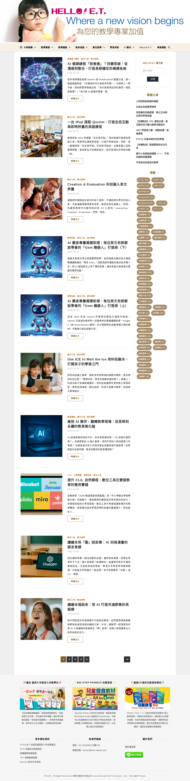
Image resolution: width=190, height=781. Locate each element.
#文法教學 (144, 301)
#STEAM (144, 191)
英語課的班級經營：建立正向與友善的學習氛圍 (151, 114)
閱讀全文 (75, 98)
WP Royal (140, 776)
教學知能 (71, 238)
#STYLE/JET (145, 197)
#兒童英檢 (144, 220)
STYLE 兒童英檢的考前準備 (150, 139)
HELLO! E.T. (146, 47)
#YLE (157, 209)
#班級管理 (144, 324)
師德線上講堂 (73, 59)
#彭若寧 (143, 267)
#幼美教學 (144, 261)
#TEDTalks (145, 203)
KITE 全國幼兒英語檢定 (31, 748)
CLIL (69, 475)
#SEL (158, 185)
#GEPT (158, 180)
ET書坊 (127, 47)
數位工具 (85, 59)
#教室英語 (144, 290)
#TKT (161, 203)
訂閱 (152, 79)
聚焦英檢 (114, 47)
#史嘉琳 (143, 238)
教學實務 (45, 47)
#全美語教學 (145, 226)
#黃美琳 (143, 376)
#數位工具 (144, 295)
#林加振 (160, 307)
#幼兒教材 (144, 255)
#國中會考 (160, 238)
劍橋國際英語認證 (28, 753)
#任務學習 (144, 214)
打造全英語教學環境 (146, 107)
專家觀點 (161, 47)
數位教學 (97, 47)
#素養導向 (144, 336)
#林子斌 (143, 313)
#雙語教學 (144, 371)
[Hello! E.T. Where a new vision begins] (95, 21)
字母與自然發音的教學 (147, 162)
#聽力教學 (144, 342)
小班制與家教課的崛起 (147, 101)
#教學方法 (144, 278)
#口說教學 (158, 232)
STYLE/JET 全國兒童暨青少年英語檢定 (38, 744)
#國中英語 (144, 243)
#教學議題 (144, 284)
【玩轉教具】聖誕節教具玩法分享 (151, 146)
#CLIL (143, 180)
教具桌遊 (80, 47)
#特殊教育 (144, 319)
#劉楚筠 (143, 232)
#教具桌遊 (145, 272)
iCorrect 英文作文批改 (30, 761)
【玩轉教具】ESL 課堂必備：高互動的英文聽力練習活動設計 (152, 123)
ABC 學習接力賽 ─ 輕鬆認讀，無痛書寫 (152, 132)
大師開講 (28, 47)
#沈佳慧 (158, 313)
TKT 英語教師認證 (28, 757)
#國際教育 (144, 249)
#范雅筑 (160, 348)
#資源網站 (144, 365)
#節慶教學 (144, 330)
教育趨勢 (71, 417)
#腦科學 (159, 342)
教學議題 (62, 47)
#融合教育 (144, 353)
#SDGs (143, 185)
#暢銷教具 (144, 307)
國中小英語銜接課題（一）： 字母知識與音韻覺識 (152, 155)
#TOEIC (143, 209)
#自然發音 (144, 348)
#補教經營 (144, 359)
